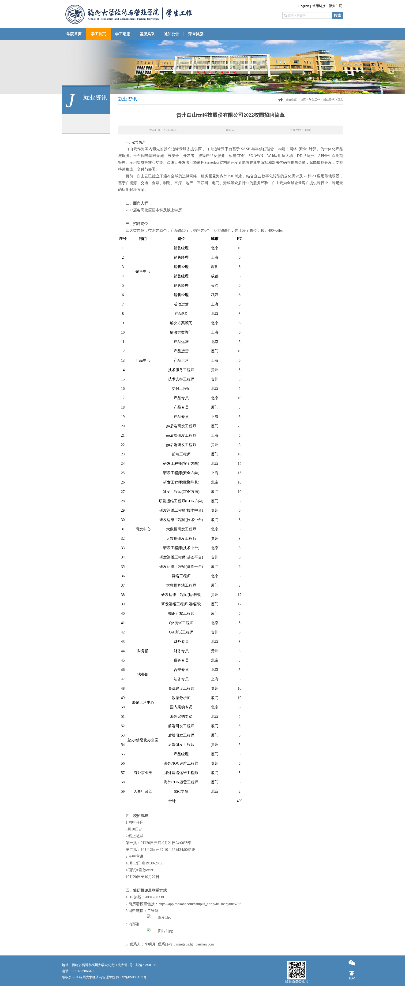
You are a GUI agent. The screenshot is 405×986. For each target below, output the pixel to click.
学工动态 (122, 34)
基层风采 (147, 34)
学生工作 (314, 99)
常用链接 (319, 6)
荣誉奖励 (195, 34)
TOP (352, 978)
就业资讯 (328, 99)
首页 (303, 99)
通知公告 (171, 34)
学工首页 (98, 34)
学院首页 (74, 34)
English (303, 6)
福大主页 (335, 6)
